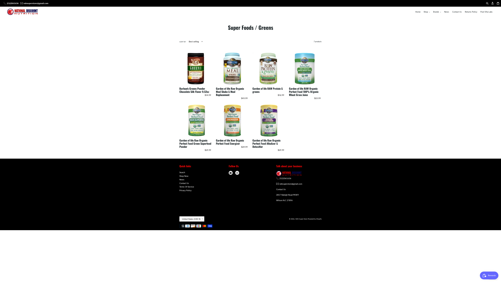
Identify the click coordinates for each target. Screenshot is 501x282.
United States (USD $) (191, 219)
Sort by (182, 42)
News (181, 179)
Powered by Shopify (315, 219)
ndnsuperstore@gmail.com (36, 3)
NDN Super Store (301, 219)
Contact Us (184, 183)
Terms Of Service (186, 187)
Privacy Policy (185, 190)
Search (182, 172)
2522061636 (13, 3)
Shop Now (183, 176)
